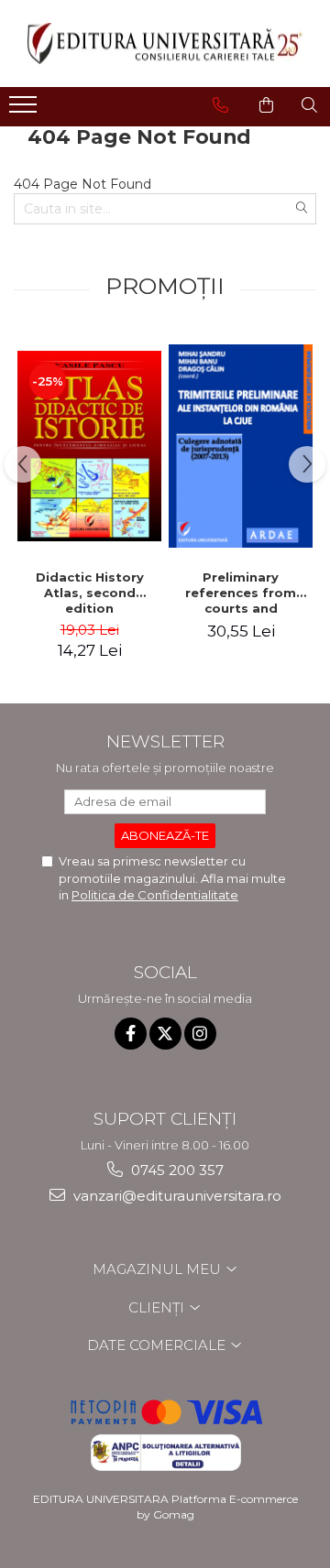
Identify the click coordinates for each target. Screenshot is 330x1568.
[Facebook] (131, 1034)
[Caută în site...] (309, 105)
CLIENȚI (158, 1307)
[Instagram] (200, 1034)
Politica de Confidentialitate (155, 894)
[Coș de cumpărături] (266, 105)
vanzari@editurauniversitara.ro (175, 1195)
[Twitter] (165, 1034)
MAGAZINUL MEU (159, 1269)
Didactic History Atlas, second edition (90, 592)
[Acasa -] (165, 43)
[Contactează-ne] (220, 105)
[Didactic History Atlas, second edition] (89, 446)
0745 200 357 (175, 1170)
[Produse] (25, 110)
